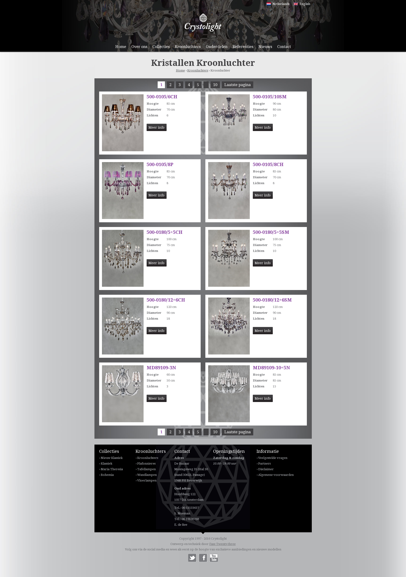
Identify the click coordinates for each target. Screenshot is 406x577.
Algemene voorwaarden (276, 475)
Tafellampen (146, 469)
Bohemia (107, 475)
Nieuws (265, 46)
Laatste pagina (237, 85)
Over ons (139, 46)
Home (120, 46)
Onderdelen (216, 46)
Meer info (156, 127)
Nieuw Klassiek (112, 458)
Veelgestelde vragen (272, 458)
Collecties (161, 46)
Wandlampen (147, 475)
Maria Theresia (112, 469)
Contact (284, 46)
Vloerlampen (146, 480)
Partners (264, 463)
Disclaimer (266, 469)
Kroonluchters (188, 46)
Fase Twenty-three (222, 544)
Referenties (243, 46)
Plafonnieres (146, 463)
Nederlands (281, 3)
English (305, 3)
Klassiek (106, 463)
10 (215, 85)
